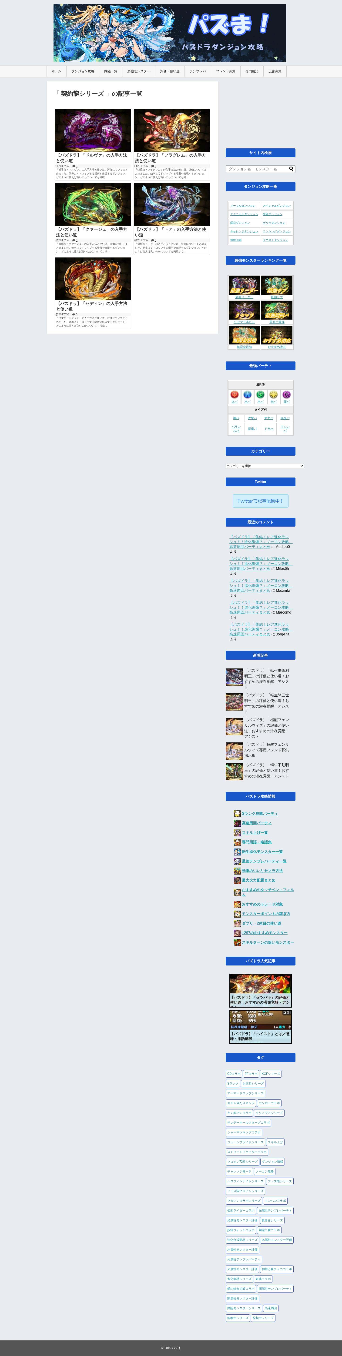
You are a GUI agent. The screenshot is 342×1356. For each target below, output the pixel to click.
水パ (248, 401)
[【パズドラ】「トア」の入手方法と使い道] (172, 204)
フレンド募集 (225, 71)
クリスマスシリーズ (269, 1113)
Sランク (232, 1083)
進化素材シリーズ (239, 1279)
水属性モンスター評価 (242, 1249)
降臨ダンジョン (272, 214)
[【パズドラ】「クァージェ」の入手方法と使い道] (93, 204)
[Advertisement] (260, 110)
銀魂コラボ (263, 1279)
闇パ (287, 401)
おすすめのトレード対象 (262, 904)
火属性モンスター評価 (242, 1269)
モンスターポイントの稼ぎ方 (266, 914)
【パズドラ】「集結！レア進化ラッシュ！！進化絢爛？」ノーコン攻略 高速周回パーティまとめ (261, 542)
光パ (274, 401)
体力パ (268, 418)
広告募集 (275, 71)
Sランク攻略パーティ (260, 813)
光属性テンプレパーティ (275, 1210)
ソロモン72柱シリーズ (242, 1161)
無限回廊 (235, 240)
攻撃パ (252, 418)
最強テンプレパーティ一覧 (264, 861)
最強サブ (277, 297)
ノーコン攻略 (265, 1171)
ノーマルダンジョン (242, 205)
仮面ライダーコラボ (241, 1210)
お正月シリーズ (253, 1083)
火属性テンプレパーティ (244, 1259)
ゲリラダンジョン (274, 222)
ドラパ (268, 429)
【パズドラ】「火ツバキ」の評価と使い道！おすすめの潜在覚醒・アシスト (260, 1002)
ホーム (56, 71)
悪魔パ (252, 429)
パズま (176, 1348)
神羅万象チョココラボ (277, 1269)
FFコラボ (251, 1073)
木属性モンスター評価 (277, 1240)
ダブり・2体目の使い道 (261, 923)
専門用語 (251, 71)
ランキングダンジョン (277, 231)
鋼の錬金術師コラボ (241, 1288)
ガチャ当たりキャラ (241, 1103)
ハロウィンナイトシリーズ (245, 1181)
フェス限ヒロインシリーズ (245, 1191)
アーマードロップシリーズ (245, 1093)
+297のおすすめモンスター (265, 933)
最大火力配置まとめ (258, 880)
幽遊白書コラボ (269, 1230)
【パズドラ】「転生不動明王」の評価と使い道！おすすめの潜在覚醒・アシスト (266, 770)
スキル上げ (275, 1142)
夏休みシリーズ (272, 1220)
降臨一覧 (110, 71)
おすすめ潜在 (277, 347)
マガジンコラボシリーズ (244, 1200)
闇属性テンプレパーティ (275, 1288)
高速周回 (271, 1308)
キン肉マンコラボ (239, 1113)
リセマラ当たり (244, 322)
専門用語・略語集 (257, 842)
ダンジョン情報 (272, 1161)
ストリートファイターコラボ (247, 1152)
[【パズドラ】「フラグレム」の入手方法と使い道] (172, 130)
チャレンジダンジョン (244, 231)
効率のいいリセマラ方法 (262, 871)
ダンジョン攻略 (82, 71)
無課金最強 (244, 347)
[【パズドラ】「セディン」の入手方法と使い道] (93, 278)
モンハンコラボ (275, 1200)
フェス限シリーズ (280, 1181)
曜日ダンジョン (240, 222)
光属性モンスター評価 (242, 1220)
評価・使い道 (170, 71)
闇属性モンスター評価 (242, 1298)
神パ (236, 418)
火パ (234, 401)
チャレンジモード (239, 1171)
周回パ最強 (277, 322)
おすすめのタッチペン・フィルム (268, 892)
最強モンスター (138, 71)
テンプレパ (198, 71)
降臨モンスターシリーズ (244, 1308)
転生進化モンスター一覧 (262, 852)
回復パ (285, 418)
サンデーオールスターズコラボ (248, 1122)
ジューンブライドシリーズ (245, 1142)
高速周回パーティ (257, 823)
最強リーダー (244, 297)
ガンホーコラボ (269, 1103)
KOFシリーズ (271, 1073)
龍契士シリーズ (263, 1318)
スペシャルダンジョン (277, 205)
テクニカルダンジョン (244, 214)
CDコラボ (234, 1073)
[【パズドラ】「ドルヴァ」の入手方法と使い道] (93, 130)
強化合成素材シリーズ (242, 1240)
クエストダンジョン (275, 240)
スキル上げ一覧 (255, 833)
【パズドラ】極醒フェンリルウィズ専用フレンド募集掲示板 (266, 750)
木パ (261, 401)
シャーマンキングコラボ (244, 1132)
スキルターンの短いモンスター (268, 942)
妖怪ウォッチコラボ (241, 1230)
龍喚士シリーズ (237, 1318)
